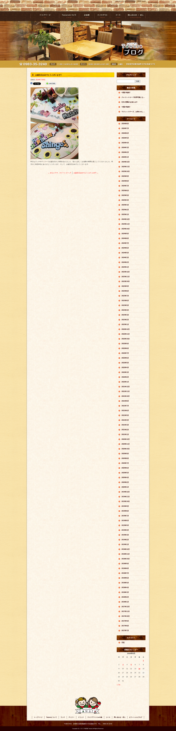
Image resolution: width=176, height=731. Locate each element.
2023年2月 (125, 320)
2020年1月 (125, 487)
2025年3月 (125, 205)
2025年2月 (125, 210)
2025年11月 (126, 167)
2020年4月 (125, 477)
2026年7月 (125, 128)
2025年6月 (125, 190)
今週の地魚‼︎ (126, 92)
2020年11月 (126, 444)
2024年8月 (125, 238)
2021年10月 (126, 396)
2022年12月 (126, 329)
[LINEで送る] (51, 83)
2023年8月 (125, 291)
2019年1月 (125, 544)
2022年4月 (125, 367)
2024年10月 (126, 229)
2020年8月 (125, 458)
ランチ (63, 717)
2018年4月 (125, 587)
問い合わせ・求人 (135, 16)
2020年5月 (125, 473)
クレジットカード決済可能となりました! (133, 97)
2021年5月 (125, 415)
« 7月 (118, 685)
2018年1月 (125, 602)
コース (117, 16)
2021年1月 (125, 434)
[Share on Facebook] (31, 83)
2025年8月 (125, 181)
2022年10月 (126, 339)
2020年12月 (126, 439)
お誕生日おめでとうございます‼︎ (86, 173)
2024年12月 (126, 219)
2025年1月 (125, 214)
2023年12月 (126, 272)
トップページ (45, 16)
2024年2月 (125, 262)
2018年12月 (126, 549)
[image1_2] (54, 158)
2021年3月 (125, 425)
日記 (123, 642)
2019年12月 (126, 492)
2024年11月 (126, 224)
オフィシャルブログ (135, 717)
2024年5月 (125, 253)
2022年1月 (125, 382)
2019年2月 (125, 540)
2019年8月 (125, 511)
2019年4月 (125, 530)
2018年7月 (125, 573)
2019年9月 (125, 506)
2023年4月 (125, 310)
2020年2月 (125, 482)
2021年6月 (125, 410)
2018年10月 (126, 559)
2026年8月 (125, 123)
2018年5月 (125, 583)
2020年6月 (125, 468)
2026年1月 (125, 157)
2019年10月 (126, 501)
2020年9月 (125, 453)
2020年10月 (126, 449)
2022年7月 (125, 353)
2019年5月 (125, 525)
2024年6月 (125, 248)
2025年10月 (126, 171)
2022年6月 (125, 358)
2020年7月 (125, 463)
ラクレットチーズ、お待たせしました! (133, 112)
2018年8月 (125, 568)
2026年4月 (125, 143)
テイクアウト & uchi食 (102, 16)
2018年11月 (126, 554)
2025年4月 (125, 200)
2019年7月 (125, 516)
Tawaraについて (69, 16)
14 (139, 669)
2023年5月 (125, 305)
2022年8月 (125, 348)
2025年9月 (125, 176)
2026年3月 (125, 147)
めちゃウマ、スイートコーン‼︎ (59, 173)
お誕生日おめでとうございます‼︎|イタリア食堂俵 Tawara (130, 1)
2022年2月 (125, 377)
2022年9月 (125, 343)
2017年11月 (126, 611)
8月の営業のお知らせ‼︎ (129, 102)
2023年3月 (125, 315)
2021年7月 (125, 406)
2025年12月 (126, 162)
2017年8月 (125, 626)
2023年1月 (125, 324)
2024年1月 (125, 267)
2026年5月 (125, 138)
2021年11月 (126, 391)
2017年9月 (125, 621)
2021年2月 (125, 430)
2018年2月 (125, 597)
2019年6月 (125, 520)
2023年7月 (125, 296)
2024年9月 (125, 233)
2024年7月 (125, 243)
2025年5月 (125, 195)
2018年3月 (125, 592)
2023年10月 (126, 281)
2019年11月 (126, 496)
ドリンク (81, 717)
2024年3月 (125, 257)
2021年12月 (126, 386)
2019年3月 (125, 535)
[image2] (54, 122)
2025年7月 (125, 186)
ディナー (71, 717)
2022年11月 (126, 334)
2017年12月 (126, 606)
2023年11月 (126, 277)
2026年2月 (125, 152)
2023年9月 (125, 286)
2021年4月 (125, 420)
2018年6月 (125, 578)
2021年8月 (125, 401)
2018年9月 (125, 563)
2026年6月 (125, 133)
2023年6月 (125, 300)
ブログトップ (131, 75)
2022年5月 (125, 363)
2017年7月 (125, 630)
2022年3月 (125, 372)
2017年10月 (126, 616)
